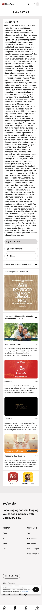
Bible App (13, 483)
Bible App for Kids (28, 483)
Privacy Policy (25, 591)
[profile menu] (36, 4)
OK (36, 589)
